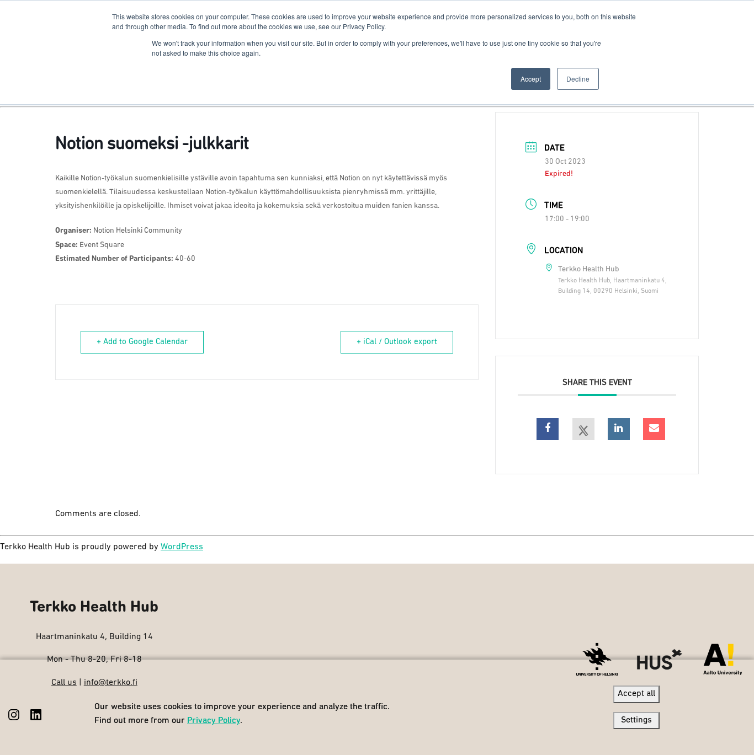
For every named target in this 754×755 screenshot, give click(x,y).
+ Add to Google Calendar (142, 342)
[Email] (654, 429)
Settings (636, 720)
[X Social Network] (583, 429)
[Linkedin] (619, 429)
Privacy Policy (213, 720)
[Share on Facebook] (548, 429)
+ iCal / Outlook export (397, 342)
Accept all (636, 693)
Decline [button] (578, 78)
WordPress (182, 547)
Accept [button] (531, 78)
